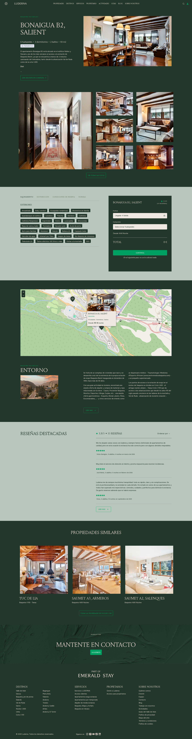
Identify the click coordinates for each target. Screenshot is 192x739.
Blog (140, 703)
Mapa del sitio (144, 718)
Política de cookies (146, 724)
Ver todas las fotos (96, 175)
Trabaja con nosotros (147, 706)
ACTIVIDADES (104, 3)
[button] (101, 327)
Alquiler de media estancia (85, 703)
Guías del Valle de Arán (147, 712)
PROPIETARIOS (115, 686)
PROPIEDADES (58, 3)
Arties (45, 709)
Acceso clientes (81, 694)
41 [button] (102, 337)
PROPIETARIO (91, 3)
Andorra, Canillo (48, 706)
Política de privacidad (147, 715)
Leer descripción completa (33, 78)
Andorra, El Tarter (49, 712)
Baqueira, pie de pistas (24, 697)
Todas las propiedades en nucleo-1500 (96, 613)
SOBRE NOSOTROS (132, 3)
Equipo (141, 697)
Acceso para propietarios (116, 694)
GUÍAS (113, 3)
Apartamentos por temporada (86, 700)
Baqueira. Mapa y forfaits (84, 706)
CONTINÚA (140, 253)
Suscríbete (96, 652)
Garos (18, 706)
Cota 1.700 (20, 715)
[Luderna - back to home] (15, 3)
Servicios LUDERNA (82, 691)
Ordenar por (162, 433)
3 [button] (85, 316)
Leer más (89, 410)
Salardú (19, 700)
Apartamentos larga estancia (86, 697)
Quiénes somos (145, 691)
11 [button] (109, 344)
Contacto (142, 700)
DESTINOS (70, 3)
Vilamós (46, 697)
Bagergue (46, 691)
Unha (18, 712)
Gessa (18, 694)
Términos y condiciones (147, 721)
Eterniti (141, 694)
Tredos (45, 703)
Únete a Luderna (113, 691)
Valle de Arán (21, 691)
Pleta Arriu (47, 694)
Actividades (143, 709)
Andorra (46, 700)
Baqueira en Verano (82, 709)
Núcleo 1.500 (21, 709)
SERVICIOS (80, 3)
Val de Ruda (20, 703)
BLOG (120, 3)
